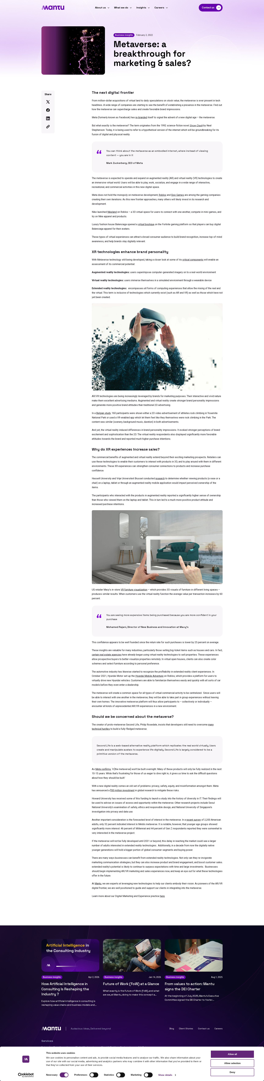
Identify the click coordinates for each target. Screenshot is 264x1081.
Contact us (204, 1028)
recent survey (193, 819)
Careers (219, 1028)
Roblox (162, 195)
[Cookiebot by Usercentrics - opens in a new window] (26, 1075)
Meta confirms (103, 769)
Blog (171, 1028)
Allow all (232, 1054)
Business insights (124, 35)
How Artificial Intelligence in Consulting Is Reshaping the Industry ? (65, 988)
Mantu (98, 883)
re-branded (141, 117)
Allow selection (232, 1063)
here (162, 896)
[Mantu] (52, 7)
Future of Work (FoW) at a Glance (131, 983)
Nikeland (112, 212)
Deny (232, 1072)
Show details (165, 1075)
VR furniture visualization (134, 589)
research (160, 478)
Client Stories (186, 1028)
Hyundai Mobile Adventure (149, 676)
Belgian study (103, 413)
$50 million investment (122, 790)
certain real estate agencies (106, 654)
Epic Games (177, 195)
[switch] (94, 1074)
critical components (192, 259)
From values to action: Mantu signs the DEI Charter (190, 986)
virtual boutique (146, 224)
